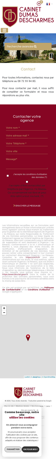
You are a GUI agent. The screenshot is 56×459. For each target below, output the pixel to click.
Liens (48, 406)
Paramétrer (13, 449)
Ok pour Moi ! (30, 449)
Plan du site (8, 406)
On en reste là (28, 410)
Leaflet (27, 377)
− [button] (4, 312)
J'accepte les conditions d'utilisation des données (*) (30, 175)
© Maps (36, 377)
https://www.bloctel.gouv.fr (15, 274)
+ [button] (4, 308)
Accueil (8, 36)
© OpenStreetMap (48, 377)
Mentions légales (22, 406)
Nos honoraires (37, 406)
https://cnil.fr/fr (33, 257)
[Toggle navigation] (4, 30)
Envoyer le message (27, 206)
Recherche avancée (20, 46)
